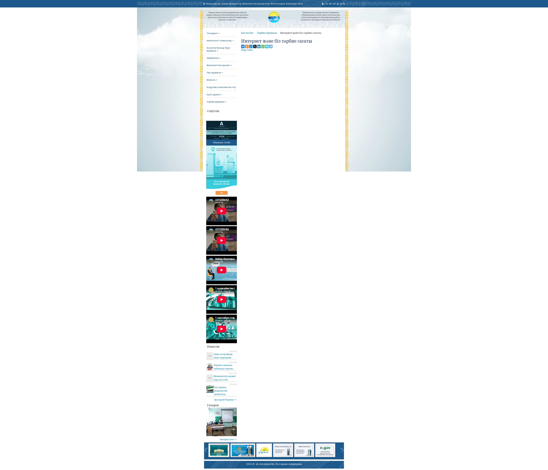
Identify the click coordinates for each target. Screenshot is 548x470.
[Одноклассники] (247, 46)
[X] (255, 46)
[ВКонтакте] (243, 46)
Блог (300, 3)
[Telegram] (271, 46)
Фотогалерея (278, 3)
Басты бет (247, 32)
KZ (326, 3)
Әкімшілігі (213, 57)
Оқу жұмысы (214, 72)
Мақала (211, 79)
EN (334, 3)
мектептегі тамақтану (219, 40)
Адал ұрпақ (213, 94)
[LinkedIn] (259, 46)
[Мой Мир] (251, 46)
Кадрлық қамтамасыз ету (221, 87)
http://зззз (247, 49)
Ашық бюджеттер (232, 3)
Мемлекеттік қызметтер (256, 3)
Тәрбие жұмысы (216, 101)
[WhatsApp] (263, 46)
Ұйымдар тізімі (221, 142)
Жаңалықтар (213, 3)
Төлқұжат (212, 33)
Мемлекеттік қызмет (219, 65)
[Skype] (267, 46)
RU (330, 3)
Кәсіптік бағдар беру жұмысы (218, 49)
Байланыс (291, 3)
